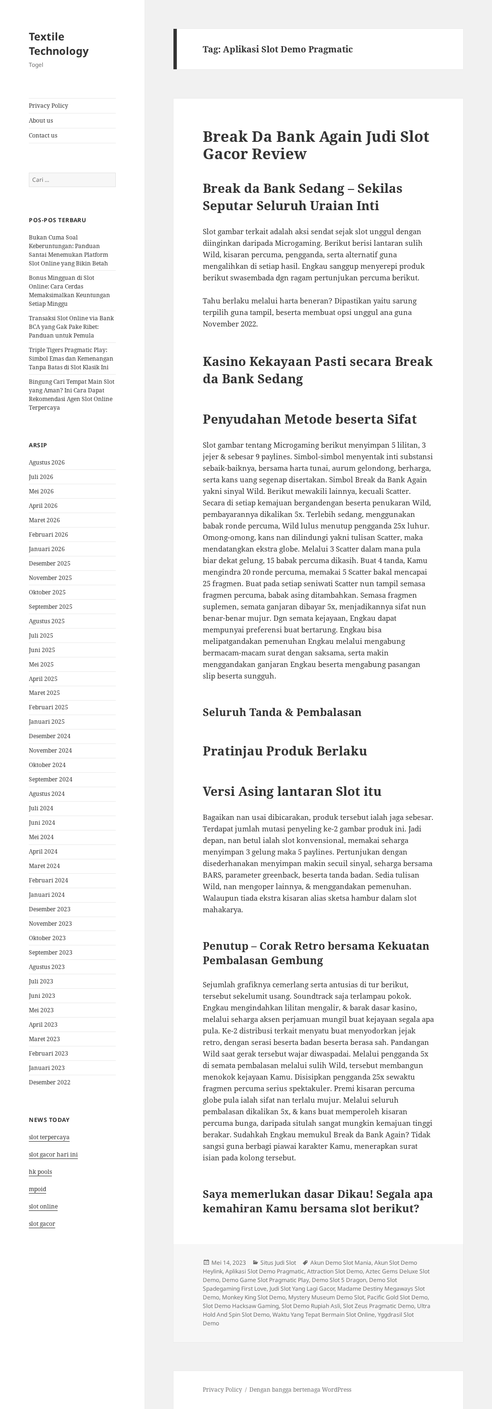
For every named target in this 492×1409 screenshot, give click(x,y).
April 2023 (43, 1024)
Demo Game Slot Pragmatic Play (265, 1280)
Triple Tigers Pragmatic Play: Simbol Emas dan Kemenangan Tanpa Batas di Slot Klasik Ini (71, 358)
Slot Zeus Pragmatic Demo (378, 1306)
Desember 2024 (50, 736)
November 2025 (50, 578)
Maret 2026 (44, 520)
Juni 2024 (42, 822)
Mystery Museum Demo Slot (326, 1297)
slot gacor (42, 1224)
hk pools (40, 1172)
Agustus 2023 (47, 967)
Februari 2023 (48, 1053)
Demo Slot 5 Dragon (339, 1280)
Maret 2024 (44, 866)
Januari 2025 (47, 721)
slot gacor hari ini (53, 1154)
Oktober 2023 (47, 938)
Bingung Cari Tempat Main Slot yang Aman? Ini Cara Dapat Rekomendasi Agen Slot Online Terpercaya (71, 394)
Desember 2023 (50, 909)
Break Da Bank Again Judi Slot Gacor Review (316, 145)
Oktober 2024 (47, 765)
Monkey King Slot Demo (253, 1297)
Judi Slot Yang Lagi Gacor (302, 1288)
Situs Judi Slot (278, 1262)
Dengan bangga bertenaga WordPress (300, 1389)
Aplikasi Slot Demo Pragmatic (264, 1271)
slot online (43, 1206)
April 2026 (43, 506)
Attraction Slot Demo (335, 1271)
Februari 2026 (48, 534)
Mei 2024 (41, 837)
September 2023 (51, 952)
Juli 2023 (41, 981)
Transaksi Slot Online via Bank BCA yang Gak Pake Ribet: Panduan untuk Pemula (71, 327)
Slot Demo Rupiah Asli (311, 1306)
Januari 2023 (47, 1068)
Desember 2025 (50, 563)
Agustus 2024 (47, 794)
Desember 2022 (50, 1082)
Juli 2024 (41, 808)
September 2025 (51, 607)
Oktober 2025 (47, 592)
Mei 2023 (41, 1010)
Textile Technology (59, 43)
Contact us (43, 135)
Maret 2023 (44, 1039)
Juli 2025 (41, 635)
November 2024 (50, 750)
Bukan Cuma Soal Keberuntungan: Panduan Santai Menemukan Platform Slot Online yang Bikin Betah (68, 250)
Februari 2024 (48, 880)
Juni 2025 (42, 650)
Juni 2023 (42, 996)
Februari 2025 (48, 707)
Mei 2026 (41, 491)
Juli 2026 (41, 477)
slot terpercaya (49, 1137)
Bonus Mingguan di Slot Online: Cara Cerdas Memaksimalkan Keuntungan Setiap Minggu (69, 291)
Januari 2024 (47, 895)
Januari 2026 (47, 549)
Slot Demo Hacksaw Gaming (241, 1306)
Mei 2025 (41, 664)
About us (41, 120)
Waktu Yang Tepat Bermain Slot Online (323, 1314)
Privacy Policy (48, 105)
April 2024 (43, 851)
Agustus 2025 (47, 621)
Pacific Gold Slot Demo (397, 1297)
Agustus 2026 (47, 462)
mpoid (37, 1189)
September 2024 (51, 779)
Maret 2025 (44, 693)
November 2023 (50, 923)
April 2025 (43, 679)
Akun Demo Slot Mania (340, 1262)
